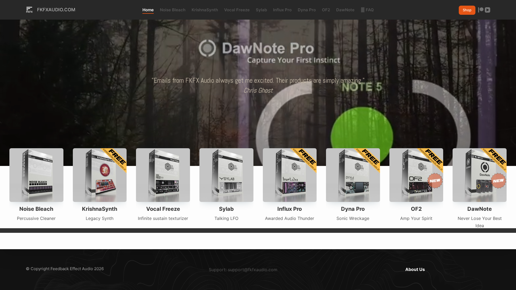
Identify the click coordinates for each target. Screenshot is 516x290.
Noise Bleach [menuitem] (172, 9)
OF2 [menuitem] (326, 9)
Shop (467, 10)
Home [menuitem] (148, 9)
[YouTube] (487, 10)
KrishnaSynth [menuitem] (205, 9)
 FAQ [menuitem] (367, 9)
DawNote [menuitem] (345, 9)
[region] (258, 85)
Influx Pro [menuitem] (282, 9)
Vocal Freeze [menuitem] (237, 9)
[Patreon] (480, 10)
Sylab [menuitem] (261, 9)
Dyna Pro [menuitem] (307, 9)
